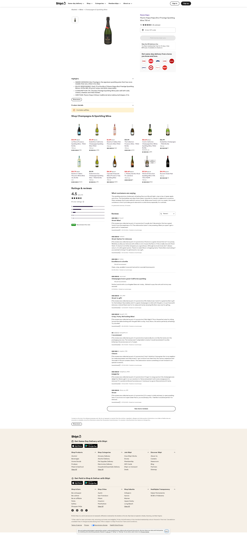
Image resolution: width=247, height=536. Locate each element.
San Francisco (103, 495)
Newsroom (155, 461)
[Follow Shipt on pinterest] (82, 510)
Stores (126, 459)
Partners (154, 467)
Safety (73, 504)
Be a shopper (76, 493)
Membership (129, 461)
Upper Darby (129, 501)
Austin (100, 493)
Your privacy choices (100, 525)
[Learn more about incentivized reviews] (120, 230)
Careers (154, 459)
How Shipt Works (130, 456)
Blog (152, 464)
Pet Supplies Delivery (105, 461)
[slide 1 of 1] (75, 20)
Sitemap (154, 469)
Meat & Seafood (77, 467)
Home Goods (76, 461)
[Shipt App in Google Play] (91, 446)
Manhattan (102, 504)
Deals (126, 469)
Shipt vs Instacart (130, 467)
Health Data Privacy (116, 525)
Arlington (127, 493)
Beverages (75, 459)
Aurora (126, 495)
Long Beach (128, 504)
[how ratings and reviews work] (83, 201)
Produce (74, 464)
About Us (154, 456)
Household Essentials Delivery (109, 467)
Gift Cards (128, 464)
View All (74, 469)
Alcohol (74, 456)
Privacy (86, 525)
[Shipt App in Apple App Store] (77, 446)
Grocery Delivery (104, 456)
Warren (127, 498)
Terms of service (76, 525)
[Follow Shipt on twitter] (86, 510)
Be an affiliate (76, 498)
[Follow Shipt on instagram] (77, 510)
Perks (73, 501)
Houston (101, 501)
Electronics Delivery (105, 464)
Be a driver (75, 495)
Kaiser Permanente (158, 493)
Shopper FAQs (76, 506)
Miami (100, 498)
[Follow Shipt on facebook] (72, 510)
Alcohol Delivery (104, 459)
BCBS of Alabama (157, 495)
